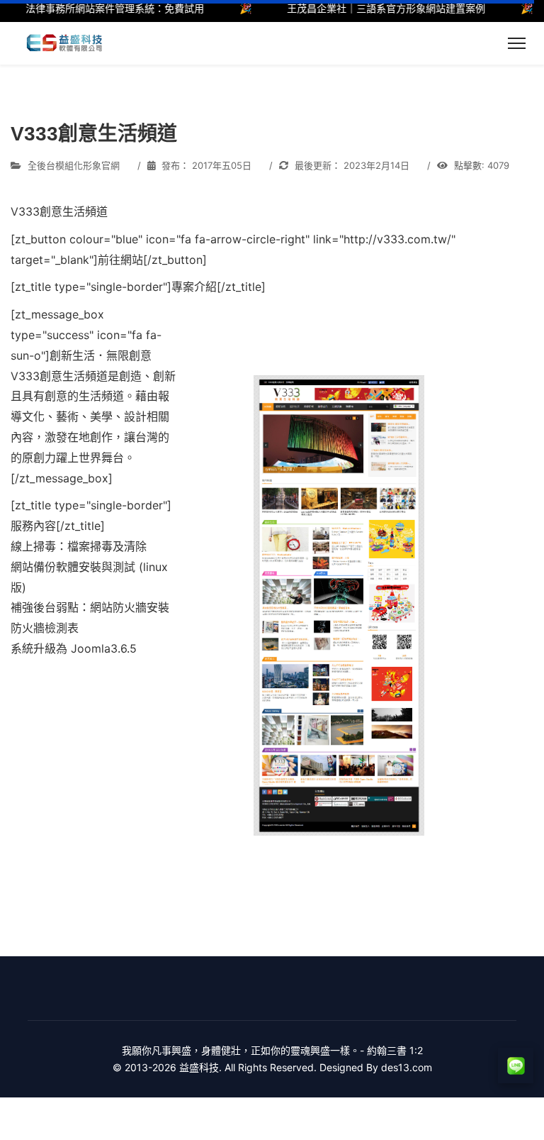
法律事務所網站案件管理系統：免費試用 (103, 8)
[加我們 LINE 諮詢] (515, 1065)
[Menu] (517, 43)
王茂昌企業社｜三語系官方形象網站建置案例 (375, 8)
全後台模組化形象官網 (74, 165)
